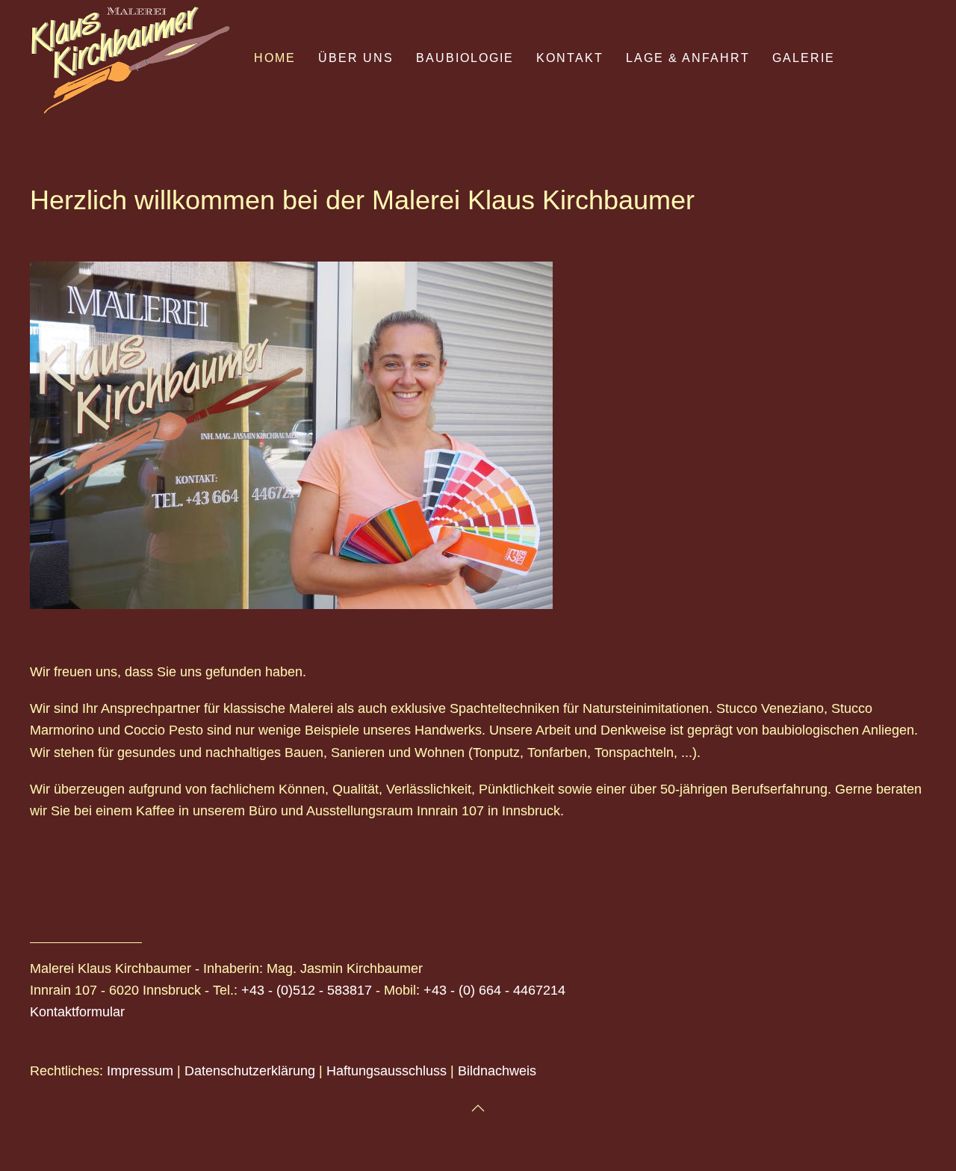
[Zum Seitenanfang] (478, 1108)
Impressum (140, 1070)
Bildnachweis (497, 1070)
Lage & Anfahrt (688, 58)
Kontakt (569, 58)
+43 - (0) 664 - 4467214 (494, 990)
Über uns (356, 58)
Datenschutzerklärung (249, 1070)
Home (275, 58)
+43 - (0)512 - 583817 (306, 990)
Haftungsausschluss (386, 1070)
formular (100, 1011)
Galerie (803, 58)
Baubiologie (465, 58)
